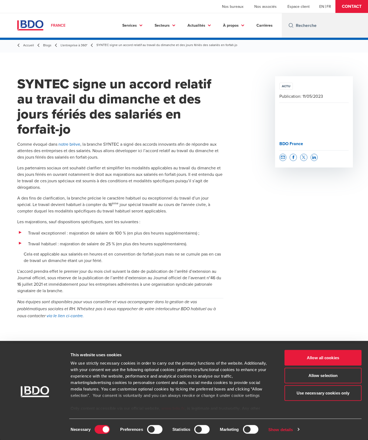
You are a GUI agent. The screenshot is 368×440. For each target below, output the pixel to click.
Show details (280, 429)
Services (129, 25)
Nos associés (265, 6)
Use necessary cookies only (323, 393)
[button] (351, 6)
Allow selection (323, 375)
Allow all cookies (323, 357)
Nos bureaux (233, 6)
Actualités (196, 25)
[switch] (154, 429)
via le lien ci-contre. (65, 316)
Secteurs (162, 25)
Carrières (264, 25)
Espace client (298, 6)
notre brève (69, 144)
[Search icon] (291, 25)
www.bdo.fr (173, 408)
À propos (231, 25)
